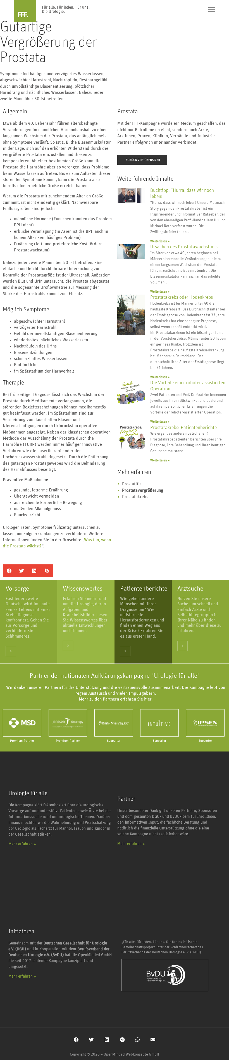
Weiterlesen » (160, 241)
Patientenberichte (143, 588)
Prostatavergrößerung (142, 490)
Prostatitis (132, 484)
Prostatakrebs (135, 496)
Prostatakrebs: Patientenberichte (183, 427)
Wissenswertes (82, 588)
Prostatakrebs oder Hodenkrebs (181, 297)
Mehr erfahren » (22, 844)
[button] (9, 570)
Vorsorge (17, 588)
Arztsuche (190, 588)
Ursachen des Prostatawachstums (184, 246)
